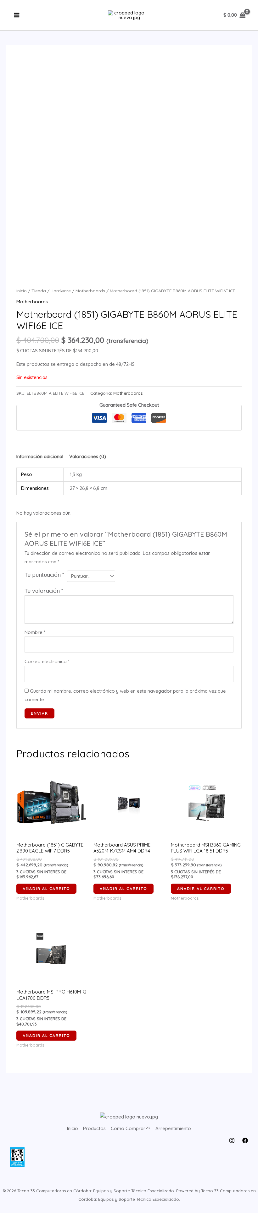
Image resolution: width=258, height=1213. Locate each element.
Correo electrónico (47, 661)
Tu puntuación (44, 574)
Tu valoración (44, 590)
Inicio (21, 290)
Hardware (61, 290)
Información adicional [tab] (39, 456)
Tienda (38, 290)
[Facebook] (245, 1140)
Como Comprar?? (130, 1128)
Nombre (35, 632)
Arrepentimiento (173, 1128)
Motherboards (90, 290)
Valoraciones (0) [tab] (87, 456)
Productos (94, 1128)
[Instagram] (232, 1140)
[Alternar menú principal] (17, 15)
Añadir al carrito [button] (46, 888)
